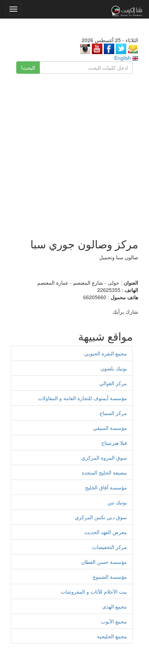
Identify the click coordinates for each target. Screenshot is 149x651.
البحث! (28, 67)
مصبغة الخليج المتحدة (104, 472)
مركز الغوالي (113, 383)
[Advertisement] (74, 152)
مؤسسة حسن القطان (104, 561)
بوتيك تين (117, 502)
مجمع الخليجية (112, 636)
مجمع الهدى (114, 606)
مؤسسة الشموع (110, 576)
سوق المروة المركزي (104, 457)
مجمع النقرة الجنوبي (105, 353)
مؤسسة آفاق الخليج (106, 487)
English (123, 57)
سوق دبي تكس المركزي (101, 517)
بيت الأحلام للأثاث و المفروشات (94, 591)
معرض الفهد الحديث (105, 532)
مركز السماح (113, 412)
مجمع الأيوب (114, 621)
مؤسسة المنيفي (110, 427)
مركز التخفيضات (109, 546)
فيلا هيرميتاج (114, 442)
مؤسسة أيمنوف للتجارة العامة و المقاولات (82, 398)
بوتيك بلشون (114, 368)
